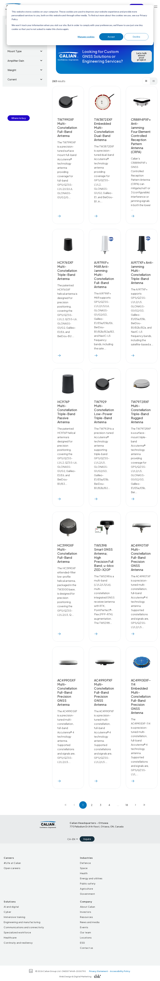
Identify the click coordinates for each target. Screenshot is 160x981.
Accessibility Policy (120, 971)
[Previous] (74, 805)
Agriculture (86, 888)
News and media (89, 922)
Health (84, 873)
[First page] (65, 805)
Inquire (87, 839)
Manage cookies (86, 36)
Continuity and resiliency (18, 942)
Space (84, 868)
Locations (86, 937)
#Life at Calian (12, 862)
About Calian (87, 906)
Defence (85, 862)
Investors (85, 911)
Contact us (86, 947)
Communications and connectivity (24, 927)
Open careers (12, 868)
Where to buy (18, 118)
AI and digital (11, 906)
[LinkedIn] (31, 971)
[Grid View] (146, 81)
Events (84, 927)
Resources (86, 916)
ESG (82, 942)
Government (87, 893)
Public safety (88, 883)
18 (126, 805)
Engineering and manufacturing (22, 922)
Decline (136, 36)
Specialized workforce (17, 932)
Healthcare (10, 937)
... (118, 805)
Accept (111, 36)
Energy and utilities (91, 878)
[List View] (153, 81)
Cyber (7, 911)
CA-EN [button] (71, 839)
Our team (85, 932)
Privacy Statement (98, 971)
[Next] (135, 805)
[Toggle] (155, 6)
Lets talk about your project (141, 56)
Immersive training (14, 916)
